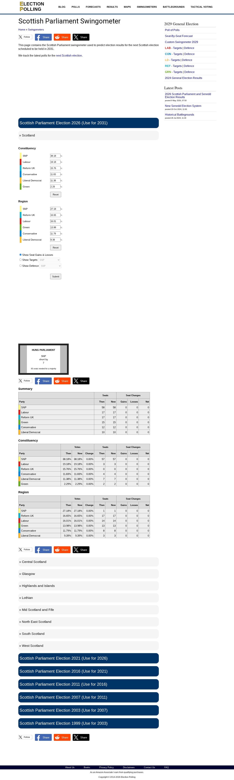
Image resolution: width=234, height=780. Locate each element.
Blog (61, 6)
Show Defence (30, 265)
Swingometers (147, 6)
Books (87, 767)
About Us (70, 767)
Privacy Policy (106, 767)
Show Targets (30, 259)
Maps (127, 6)
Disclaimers (129, 767)
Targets (177, 48)
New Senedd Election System (183, 105)
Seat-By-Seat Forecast (179, 36)
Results (112, 6)
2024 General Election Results (183, 78)
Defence (189, 48)
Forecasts (93, 6)
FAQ (166, 767)
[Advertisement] (88, 88)
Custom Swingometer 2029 (181, 42)
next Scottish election (69, 55)
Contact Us (149, 767)
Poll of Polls (172, 30)
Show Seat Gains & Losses (37, 254)
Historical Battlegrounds (179, 114)
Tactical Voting (202, 6)
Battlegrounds (173, 6)
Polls (76, 6)
